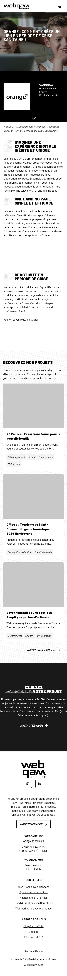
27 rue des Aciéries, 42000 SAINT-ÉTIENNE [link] (33, 848)
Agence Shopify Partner (33, 897)
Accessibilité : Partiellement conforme (33, 959)
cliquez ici (32, 319)
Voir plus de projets (41, 650)
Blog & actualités (34, 926)
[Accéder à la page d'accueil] (16, 6)
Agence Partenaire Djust (33, 892)
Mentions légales (33, 951)
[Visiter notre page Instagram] (28, 784)
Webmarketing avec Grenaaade (33, 908)
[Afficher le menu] (59, 6)
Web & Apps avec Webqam (33, 886)
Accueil (8, 126)
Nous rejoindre (31, 824)
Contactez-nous (31, 725)
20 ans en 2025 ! (33, 937)
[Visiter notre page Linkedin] (39, 784)
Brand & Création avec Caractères (33, 903)
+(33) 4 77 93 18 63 (33, 841)
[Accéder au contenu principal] (33, 116)
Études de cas (24, 126)
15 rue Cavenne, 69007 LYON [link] (33, 866)
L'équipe (33, 931)
